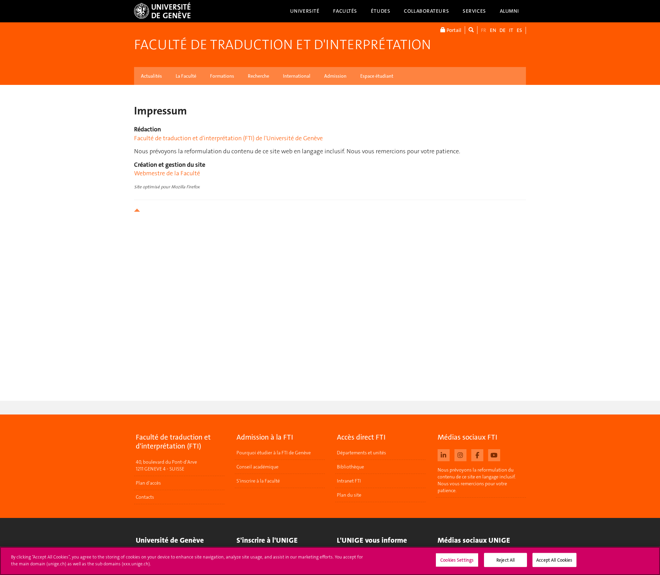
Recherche (258, 76)
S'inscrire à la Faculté (258, 481)
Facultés (345, 11)
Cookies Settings (457, 560)
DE (502, 30)
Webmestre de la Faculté (167, 173)
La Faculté (186, 76)
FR (483, 30)
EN (493, 30)
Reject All (505, 560)
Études (380, 11)
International (296, 76)
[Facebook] (477, 454)
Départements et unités (361, 453)
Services (474, 11)
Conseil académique (257, 467)
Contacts (145, 497)
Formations (222, 76)
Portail (453, 30)
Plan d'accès (148, 483)
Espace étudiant (376, 76)
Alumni (509, 11)
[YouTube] (494, 454)
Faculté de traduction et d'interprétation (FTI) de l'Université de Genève (228, 138)
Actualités (151, 76)
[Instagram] (460, 454)
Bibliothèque (350, 467)
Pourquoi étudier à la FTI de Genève (273, 453)
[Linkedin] (443, 454)
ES (519, 30)
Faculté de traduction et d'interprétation (282, 45)
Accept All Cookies (554, 560)
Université (305, 11)
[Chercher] (471, 30)
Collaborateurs (426, 11)
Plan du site (349, 495)
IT (511, 30)
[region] (330, 561)
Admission (335, 76)
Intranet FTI (349, 481)
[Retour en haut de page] (330, 210)
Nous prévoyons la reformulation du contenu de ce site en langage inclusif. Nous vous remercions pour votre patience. (477, 480)
